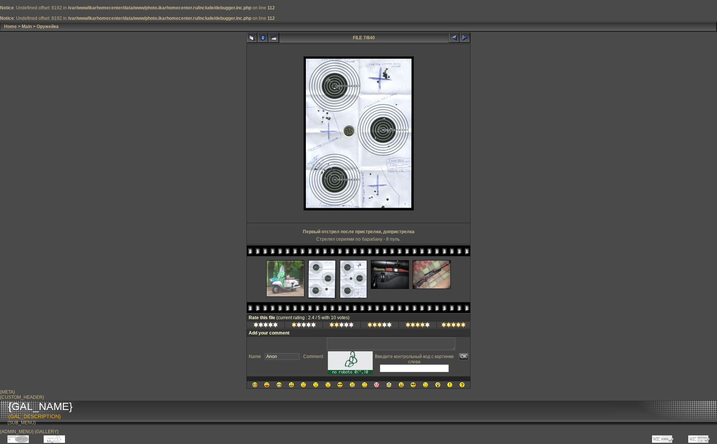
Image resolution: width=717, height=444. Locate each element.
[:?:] (462, 385)
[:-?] (364, 385)
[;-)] (425, 385)
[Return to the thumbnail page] (252, 38)
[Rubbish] (266, 326)
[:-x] (401, 385)
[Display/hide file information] (263, 38)
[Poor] (304, 326)
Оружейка (48, 26)
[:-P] (267, 385)
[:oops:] (376, 385)
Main (27, 26)
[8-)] (340, 385)
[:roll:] (413, 385)
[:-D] (279, 385)
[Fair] (341, 326)
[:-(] (316, 385)
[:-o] (352, 385)
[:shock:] (389, 385)
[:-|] (303, 385)
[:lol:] (255, 385)
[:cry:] (328, 385)
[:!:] (450, 385)
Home (10, 26)
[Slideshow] (274, 38)
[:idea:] (438, 385)
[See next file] (465, 38)
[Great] (453, 326)
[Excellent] (418, 326)
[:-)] (291, 385)
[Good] (379, 326)
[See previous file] (454, 38)
